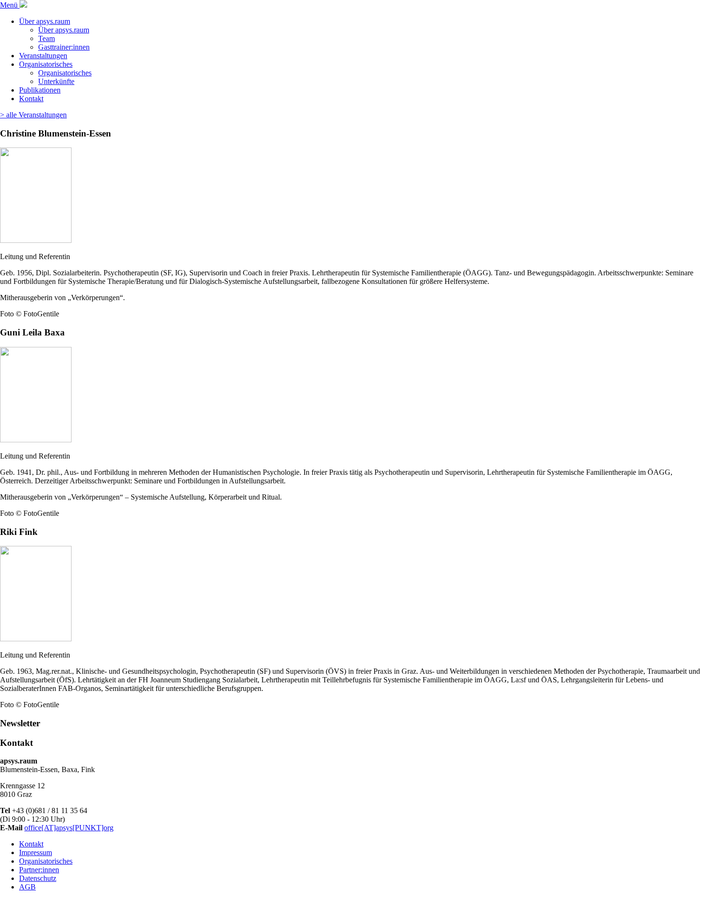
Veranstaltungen (43, 56)
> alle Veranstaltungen (33, 115)
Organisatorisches (45, 64)
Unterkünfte (56, 81)
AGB (27, 887)
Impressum (35, 852)
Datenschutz (37, 878)
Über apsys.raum (44, 21)
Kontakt (31, 98)
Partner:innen (39, 870)
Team (46, 38)
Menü (10, 5)
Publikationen (40, 90)
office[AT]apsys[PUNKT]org (68, 828)
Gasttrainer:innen (64, 47)
